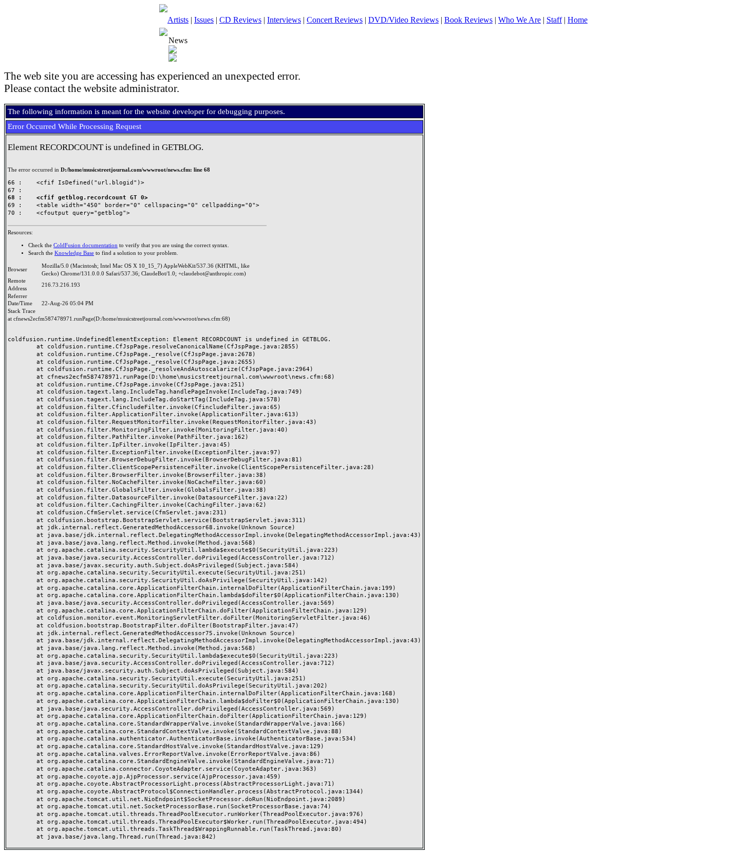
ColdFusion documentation (85, 245)
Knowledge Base (74, 253)
